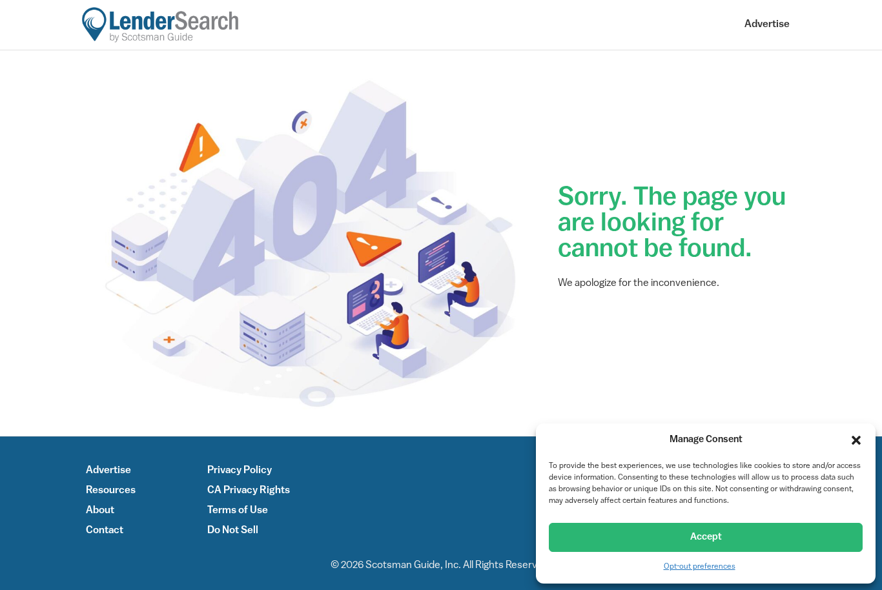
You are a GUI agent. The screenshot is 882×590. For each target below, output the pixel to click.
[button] (856, 440)
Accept (706, 537)
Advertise (767, 24)
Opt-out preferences (699, 567)
